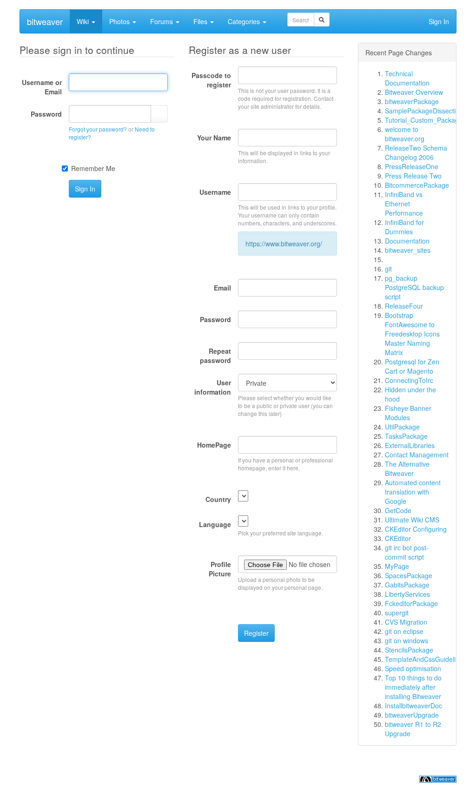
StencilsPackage (409, 649)
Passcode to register (211, 80)
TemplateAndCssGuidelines (425, 659)
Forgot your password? (98, 129)
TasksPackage (406, 436)
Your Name (214, 137)
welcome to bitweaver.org (404, 134)
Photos (120, 21)
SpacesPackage (408, 575)
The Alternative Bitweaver (407, 468)
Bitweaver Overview (414, 92)
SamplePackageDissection (424, 110)
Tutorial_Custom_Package (424, 120)
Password (46, 114)
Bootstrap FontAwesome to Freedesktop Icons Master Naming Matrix (412, 333)
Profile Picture (220, 569)
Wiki (84, 21)
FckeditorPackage (411, 603)
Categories (245, 21)
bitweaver (45, 21)
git (388, 268)
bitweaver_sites (407, 250)
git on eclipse (404, 631)
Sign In (439, 21)
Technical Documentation (407, 78)
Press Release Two (413, 175)
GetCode (398, 510)
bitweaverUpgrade (412, 714)
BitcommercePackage (417, 185)
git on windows (406, 640)
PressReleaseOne (411, 166)
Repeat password (215, 355)
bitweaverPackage (412, 101)
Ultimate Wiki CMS (412, 519)
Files (201, 21)
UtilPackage (402, 426)
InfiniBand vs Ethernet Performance (404, 204)
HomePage (214, 444)
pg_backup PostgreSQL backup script (414, 287)
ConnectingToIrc (409, 380)
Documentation (407, 240)
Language (215, 524)
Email (222, 287)
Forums (162, 21)
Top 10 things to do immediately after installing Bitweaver (413, 687)
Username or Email (42, 87)
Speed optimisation (413, 668)
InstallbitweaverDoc (413, 705)
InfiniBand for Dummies (404, 227)
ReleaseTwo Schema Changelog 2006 (416, 152)
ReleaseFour (404, 305)
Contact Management (417, 454)
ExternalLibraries (410, 445)
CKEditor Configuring (416, 529)
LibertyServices (407, 594)
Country (218, 499)
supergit (397, 612)
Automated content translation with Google (413, 492)
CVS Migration (406, 622)
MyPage (397, 566)
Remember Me (93, 168)
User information (212, 387)
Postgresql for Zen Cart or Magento (412, 366)
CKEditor (398, 538)
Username (215, 192)
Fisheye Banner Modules (408, 412)
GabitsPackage (407, 584)
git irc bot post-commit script (407, 552)
